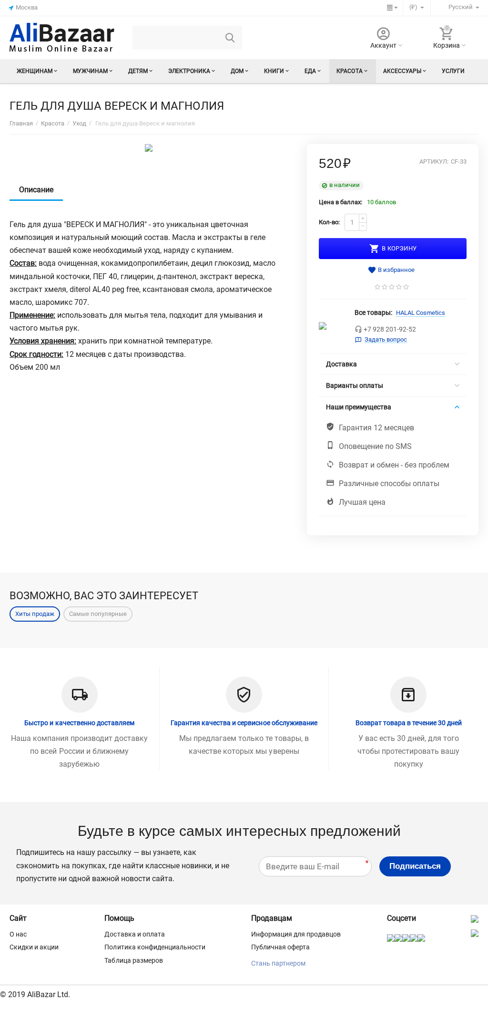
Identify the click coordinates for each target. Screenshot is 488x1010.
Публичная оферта (280, 947)
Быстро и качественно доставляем (79, 723)
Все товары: (373, 312)
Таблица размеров (133, 960)
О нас (18, 934)
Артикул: (433, 161)
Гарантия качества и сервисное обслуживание (244, 723)
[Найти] (230, 37)
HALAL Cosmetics (420, 312)
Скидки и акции (34, 947)
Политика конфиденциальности (154, 947)
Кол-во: (329, 222)
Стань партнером (278, 963)
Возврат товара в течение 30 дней (409, 723)
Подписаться (415, 866)
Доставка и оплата (134, 934)
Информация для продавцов (296, 934)
